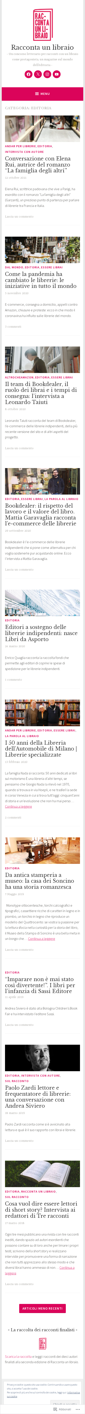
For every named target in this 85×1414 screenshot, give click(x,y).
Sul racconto (17, 1081)
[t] (38, 74)
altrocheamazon (19, 377)
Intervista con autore (24, 152)
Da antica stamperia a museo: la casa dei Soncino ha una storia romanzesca (39, 881)
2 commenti (13, 817)
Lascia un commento (19, 216)
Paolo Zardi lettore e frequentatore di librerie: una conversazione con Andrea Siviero (38, 1097)
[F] (28, 74)
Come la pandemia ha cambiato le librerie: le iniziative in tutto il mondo (40, 280)
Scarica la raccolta (18, 1356)
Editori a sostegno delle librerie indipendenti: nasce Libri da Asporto (41, 633)
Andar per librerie (20, 146)
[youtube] (56, 74)
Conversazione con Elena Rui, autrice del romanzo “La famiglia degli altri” (38, 165)
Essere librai (52, 267)
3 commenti (13, 326)
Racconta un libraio (42, 47)
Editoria (44, 146)
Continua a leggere (18, 806)
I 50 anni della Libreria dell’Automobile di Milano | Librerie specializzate (41, 749)
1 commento (13, 679)
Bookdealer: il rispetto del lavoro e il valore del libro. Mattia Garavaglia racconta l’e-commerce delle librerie (40, 515)
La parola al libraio (61, 499)
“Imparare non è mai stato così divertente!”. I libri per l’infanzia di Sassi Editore (40, 985)
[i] (47, 74)
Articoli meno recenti (42, 1308)
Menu (45, 94)
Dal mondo (14, 267)
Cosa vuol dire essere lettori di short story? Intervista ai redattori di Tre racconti (41, 1210)
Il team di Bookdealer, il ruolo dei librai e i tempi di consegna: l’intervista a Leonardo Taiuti (41, 393)
